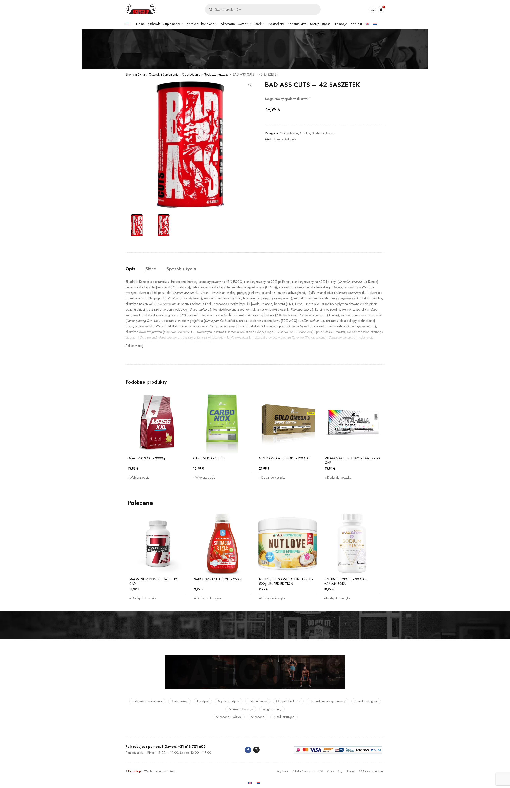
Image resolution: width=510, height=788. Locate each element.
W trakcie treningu (240, 709)
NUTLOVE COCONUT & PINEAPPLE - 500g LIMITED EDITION (286, 581)
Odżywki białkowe (288, 701)
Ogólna (305, 133)
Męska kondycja (228, 701)
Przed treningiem (366, 701)
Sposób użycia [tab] (181, 269)
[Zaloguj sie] (372, 9)
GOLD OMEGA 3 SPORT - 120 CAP (219, 458)
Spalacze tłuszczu (216, 74)
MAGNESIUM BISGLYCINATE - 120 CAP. (154, 581)
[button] (250, 85)
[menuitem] (367, 24)
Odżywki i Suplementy (163, 74)
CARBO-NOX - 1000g (143, 458)
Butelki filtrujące (284, 717)
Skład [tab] (150, 269)
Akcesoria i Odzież (228, 717)
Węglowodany (272, 709)
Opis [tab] (130, 269)
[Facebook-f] (248, 750)
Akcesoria (257, 717)
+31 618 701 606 (192, 746)
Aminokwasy (179, 701)
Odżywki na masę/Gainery (327, 701)
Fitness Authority (285, 139)
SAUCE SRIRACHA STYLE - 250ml (218, 579)
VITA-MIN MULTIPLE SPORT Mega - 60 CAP (286, 460)
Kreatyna (203, 701)
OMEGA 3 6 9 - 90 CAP (342, 458)
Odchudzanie (191, 74)
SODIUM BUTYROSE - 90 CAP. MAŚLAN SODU (345, 581)
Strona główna (135, 74)
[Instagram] (256, 750)
